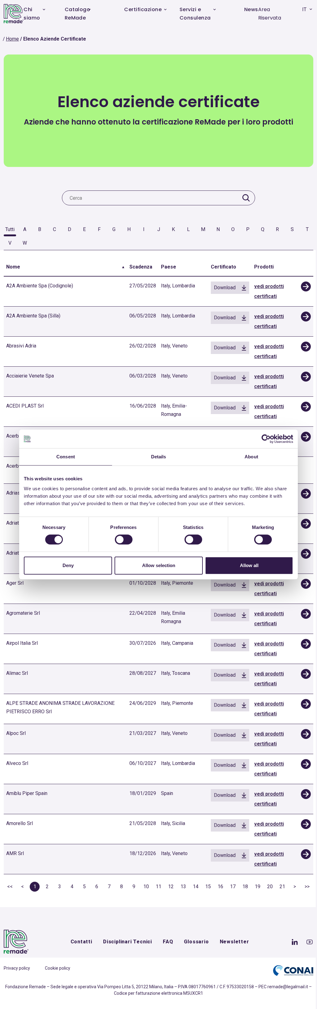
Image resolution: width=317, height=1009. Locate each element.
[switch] (123, 539)
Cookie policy (57, 968)
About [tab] (251, 456)
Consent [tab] (65, 456)
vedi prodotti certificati (269, 291)
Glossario (196, 942)
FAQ (168, 942)
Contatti (81, 942)
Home (12, 39)
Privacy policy (17, 968)
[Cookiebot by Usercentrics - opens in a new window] (266, 438)
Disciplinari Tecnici (127, 942)
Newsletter (234, 942)
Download (225, 287)
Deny (68, 565)
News (251, 9)
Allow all (249, 565)
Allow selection (158, 565)
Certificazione (143, 9)
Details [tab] (158, 456)
